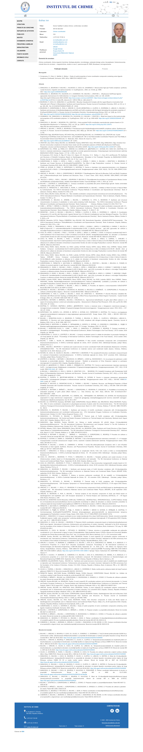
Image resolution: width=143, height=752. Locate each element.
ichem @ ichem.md (32, 727)
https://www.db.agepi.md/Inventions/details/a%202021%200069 (77, 644)
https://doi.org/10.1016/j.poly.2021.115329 (101, 147)
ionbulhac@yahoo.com (60, 42)
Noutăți (20, 37)
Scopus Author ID (58, 51)
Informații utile (23, 57)
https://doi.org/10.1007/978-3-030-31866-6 (75, 551)
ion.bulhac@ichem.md (60, 44)
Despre (19, 21)
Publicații (20, 34)
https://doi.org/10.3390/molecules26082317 (56, 141)
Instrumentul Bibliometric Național (63, 53)
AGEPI (55, 55)
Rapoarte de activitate (25, 31)
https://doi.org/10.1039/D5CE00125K (55, 92)
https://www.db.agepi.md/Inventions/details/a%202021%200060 (106, 654)
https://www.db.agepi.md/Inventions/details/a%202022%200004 (75, 650)
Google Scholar (58, 49)
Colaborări (21, 50)
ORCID (55, 47)
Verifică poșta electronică (113, 725)
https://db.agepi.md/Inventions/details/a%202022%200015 (58, 680)
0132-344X (51, 369)
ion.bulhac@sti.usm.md (60, 40)
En (114, 2)
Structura (21, 24)
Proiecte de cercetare (25, 27)
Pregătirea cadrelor (25, 44)
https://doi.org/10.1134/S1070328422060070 (110, 130)
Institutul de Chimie (69, 7)
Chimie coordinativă (59, 31)
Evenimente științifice (25, 41)
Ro (111, 2)
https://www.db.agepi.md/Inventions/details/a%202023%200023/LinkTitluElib (63, 674)
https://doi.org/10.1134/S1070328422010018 (57, 114)
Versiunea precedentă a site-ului (111, 723)
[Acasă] (25, 7)
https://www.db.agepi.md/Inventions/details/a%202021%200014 (59, 662)
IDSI (23, 731)
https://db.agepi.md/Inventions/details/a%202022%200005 (108, 668)
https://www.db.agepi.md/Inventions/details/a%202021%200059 (82, 637)
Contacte (20, 60)
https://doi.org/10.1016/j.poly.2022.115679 (98, 124)
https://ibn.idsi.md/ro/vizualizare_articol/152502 (86, 114)
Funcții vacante (22, 54)
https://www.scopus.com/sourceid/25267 (81, 98)
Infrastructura (23, 47)
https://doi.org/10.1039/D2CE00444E (110, 118)
